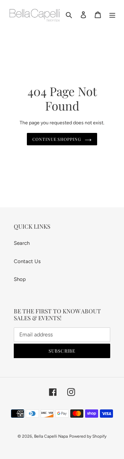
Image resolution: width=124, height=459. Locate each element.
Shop (20, 279)
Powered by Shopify (87, 436)
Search (22, 243)
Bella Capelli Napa (51, 436)
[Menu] (112, 14)
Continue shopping (57, 139)
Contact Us (27, 261)
